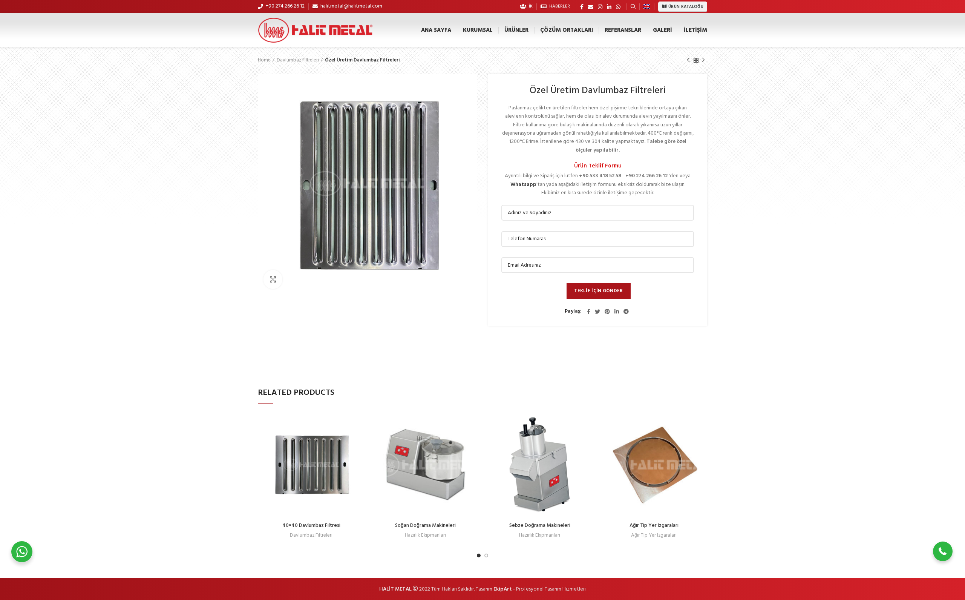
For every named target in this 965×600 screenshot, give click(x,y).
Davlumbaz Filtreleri (298, 60)
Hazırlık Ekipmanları (425, 535)
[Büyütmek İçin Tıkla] (272, 279)
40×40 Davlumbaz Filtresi (311, 525)
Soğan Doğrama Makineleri (425, 525)
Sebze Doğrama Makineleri (539, 525)
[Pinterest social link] (607, 311)
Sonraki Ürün (703, 60)
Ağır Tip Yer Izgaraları (654, 525)
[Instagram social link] (600, 7)
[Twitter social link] (597, 311)
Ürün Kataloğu (685, 6)
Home (264, 60)
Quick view (358, 423)
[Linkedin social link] (609, 7)
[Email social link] (591, 7)
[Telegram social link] (626, 311)
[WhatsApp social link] (618, 7)
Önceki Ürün (688, 60)
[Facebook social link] (582, 7)
